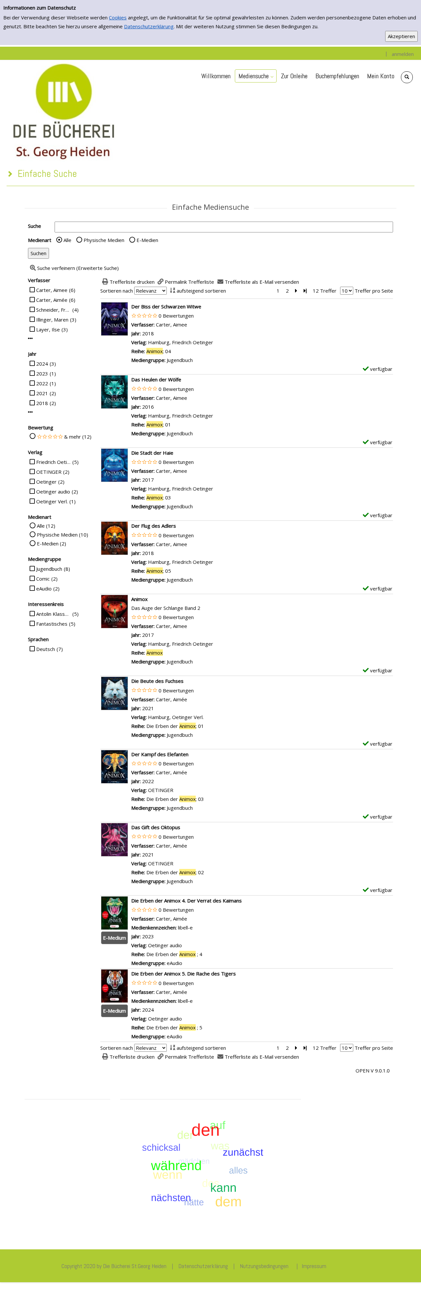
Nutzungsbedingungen (264, 1266)
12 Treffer (324, 290)
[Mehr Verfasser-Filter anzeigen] (30, 338)
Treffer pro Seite (374, 290)
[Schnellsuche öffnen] (407, 77)
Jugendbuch (49, 568)
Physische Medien (104, 240)
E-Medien (147, 240)
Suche (34, 226)
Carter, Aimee (51, 290)
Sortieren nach (116, 290)
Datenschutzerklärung (149, 26)
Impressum (314, 1266)
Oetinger (46, 481)
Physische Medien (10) (62, 534)
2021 (42, 393)
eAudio (44, 588)
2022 (42, 383)
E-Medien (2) (51, 543)
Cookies (118, 17)
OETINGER (49, 472)
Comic (43, 578)
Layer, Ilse (48, 329)
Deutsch (45, 649)
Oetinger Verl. (52, 501)
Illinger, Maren (52, 319)
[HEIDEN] (63, 110)
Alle (67, 240)
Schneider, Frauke (53, 309)
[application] (256, 76)
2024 (42, 363)
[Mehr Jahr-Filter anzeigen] (30, 412)
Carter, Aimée (51, 300)
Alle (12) (46, 525)
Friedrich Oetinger (53, 462)
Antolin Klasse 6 (53, 614)
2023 (42, 373)
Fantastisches (51, 623)
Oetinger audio (53, 491)
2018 (42, 403)
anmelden (403, 54)
